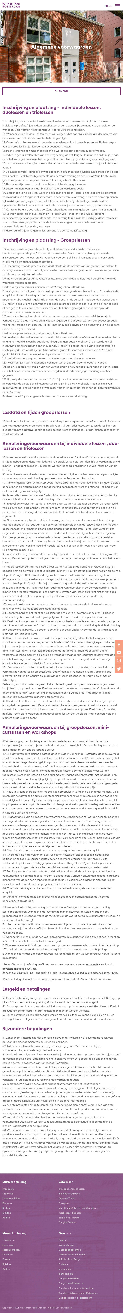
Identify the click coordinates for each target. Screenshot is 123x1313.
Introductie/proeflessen (71, 1188)
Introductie (8, 1188)
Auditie (6, 1217)
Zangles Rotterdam (68, 1278)
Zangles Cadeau (67, 1222)
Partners (63, 1264)
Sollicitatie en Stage (69, 1259)
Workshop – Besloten (69, 1212)
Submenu (61, 91)
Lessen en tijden (11, 1198)
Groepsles (64, 1203)
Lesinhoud (8, 1193)
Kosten (6, 1208)
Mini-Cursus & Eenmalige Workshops (78, 1208)
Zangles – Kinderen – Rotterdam (75, 1288)
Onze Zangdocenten (69, 1249)
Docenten (7, 1203)
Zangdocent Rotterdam (71, 1283)
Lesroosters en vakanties (71, 1254)
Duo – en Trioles (66, 1198)
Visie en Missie (66, 1245)
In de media (64, 1269)
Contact (63, 1240)
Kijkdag (6, 1212)
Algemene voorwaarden (60, 1307)
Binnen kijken (65, 1273)
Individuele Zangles (69, 1193)
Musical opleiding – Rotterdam (75, 1297)
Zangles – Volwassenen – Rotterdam (78, 1293)
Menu (108, 6)
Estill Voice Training (69, 1217)
